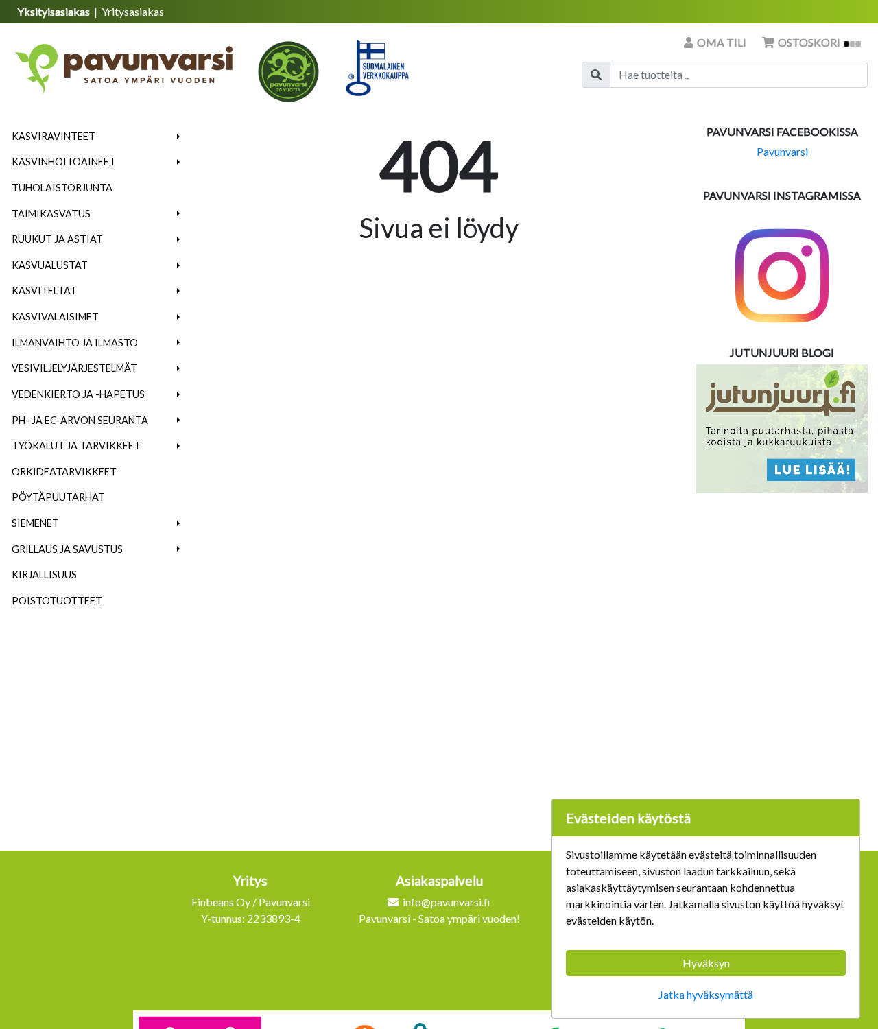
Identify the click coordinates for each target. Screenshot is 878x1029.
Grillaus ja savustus (67, 549)
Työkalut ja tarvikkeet (76, 445)
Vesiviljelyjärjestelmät (74, 368)
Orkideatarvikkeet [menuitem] (64, 471)
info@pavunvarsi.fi (446, 901)
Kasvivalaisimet (55, 316)
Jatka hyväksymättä (705, 994)
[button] (179, 136)
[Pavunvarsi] (125, 64)
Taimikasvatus (51, 214)
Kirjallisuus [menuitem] (44, 574)
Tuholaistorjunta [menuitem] (62, 187)
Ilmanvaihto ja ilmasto (75, 342)
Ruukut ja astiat (57, 239)
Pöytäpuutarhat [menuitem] (58, 497)
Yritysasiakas (133, 11)
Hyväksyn (706, 962)
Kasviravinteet (53, 136)
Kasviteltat (44, 290)
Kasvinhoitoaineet (64, 161)
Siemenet (35, 523)
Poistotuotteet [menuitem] (57, 600)
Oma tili (721, 42)
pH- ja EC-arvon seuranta (80, 420)
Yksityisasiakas (54, 11)
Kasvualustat (50, 265)
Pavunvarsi (782, 151)
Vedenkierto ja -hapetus (78, 394)
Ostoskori (809, 42)
